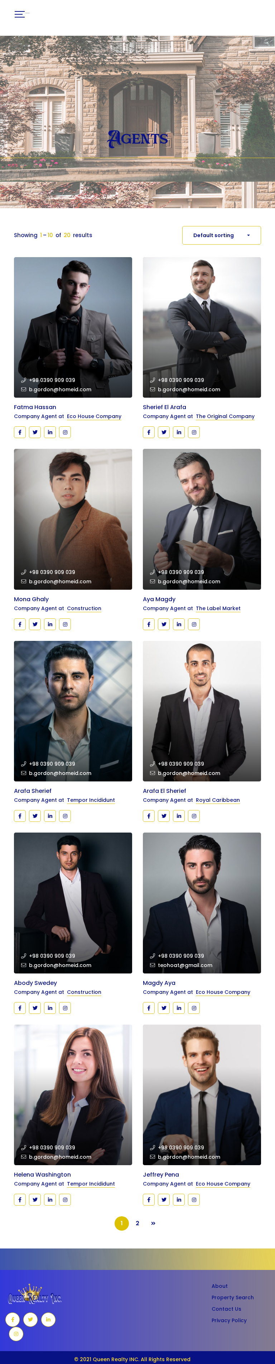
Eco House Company (94, 416)
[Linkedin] (50, 432)
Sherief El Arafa (164, 407)
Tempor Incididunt (91, 800)
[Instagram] (65, 432)
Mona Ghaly (31, 599)
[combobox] (221, 235)
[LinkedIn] (48, 1320)
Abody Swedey (35, 983)
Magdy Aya (159, 983)
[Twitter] (35, 432)
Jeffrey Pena (161, 1175)
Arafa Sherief (33, 791)
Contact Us (226, 1309)
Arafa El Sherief (164, 791)
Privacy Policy (229, 1320)
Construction (84, 608)
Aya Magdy (159, 599)
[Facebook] (20, 432)
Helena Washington (42, 1175)
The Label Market (218, 608)
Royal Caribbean (218, 800)
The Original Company (225, 416)
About (220, 1286)
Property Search (233, 1297)
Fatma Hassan (35, 407)
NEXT (153, 1223)
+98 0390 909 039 (52, 380)
